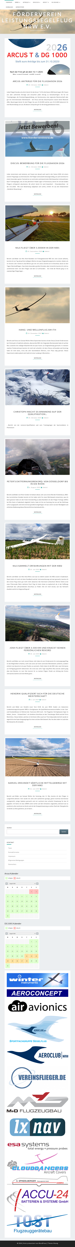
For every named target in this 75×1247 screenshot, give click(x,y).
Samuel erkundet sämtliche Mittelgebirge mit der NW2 (37, 784)
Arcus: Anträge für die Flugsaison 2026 (37, 81)
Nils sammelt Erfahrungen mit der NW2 (37, 566)
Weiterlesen (38, 109)
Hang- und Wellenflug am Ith (37, 329)
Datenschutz (12, 864)
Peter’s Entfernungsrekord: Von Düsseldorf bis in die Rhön (37, 482)
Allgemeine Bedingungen (16, 860)
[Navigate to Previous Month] (6, 883)
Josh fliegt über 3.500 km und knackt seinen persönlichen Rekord (37, 649)
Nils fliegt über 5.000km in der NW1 (37, 248)
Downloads (9, 7)
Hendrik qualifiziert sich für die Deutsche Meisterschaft (38, 694)
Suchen (9, 828)
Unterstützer (20, 7)
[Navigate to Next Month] (37, 883)
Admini (46, 85)
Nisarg (55, 1243)
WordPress (42, 1243)
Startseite (9, 2)
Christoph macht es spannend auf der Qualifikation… (38, 412)
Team (10, 848)
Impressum (11, 856)
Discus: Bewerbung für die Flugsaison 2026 (37, 163)
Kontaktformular (13, 852)
